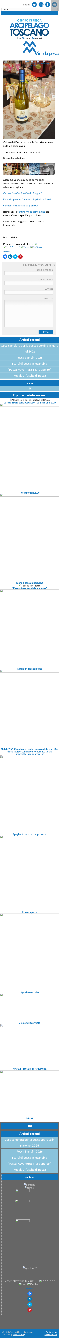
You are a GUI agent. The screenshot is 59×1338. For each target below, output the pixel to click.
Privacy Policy (19, 1334)
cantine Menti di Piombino (31, 211)
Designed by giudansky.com (50, 1333)
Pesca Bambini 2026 (29, 357)
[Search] (29, 13)
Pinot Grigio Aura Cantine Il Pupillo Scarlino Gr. (27, 199)
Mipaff (29, 1118)
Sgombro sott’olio (29, 992)
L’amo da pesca (29, 912)
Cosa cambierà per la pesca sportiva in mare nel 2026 (29, 348)
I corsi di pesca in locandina (29, 363)
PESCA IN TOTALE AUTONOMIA (29, 1069)
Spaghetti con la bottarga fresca (29, 834)
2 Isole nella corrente (29, 1022)
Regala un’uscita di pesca (29, 375)
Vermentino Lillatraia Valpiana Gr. (20, 205)
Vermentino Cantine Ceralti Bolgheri (22, 193)
